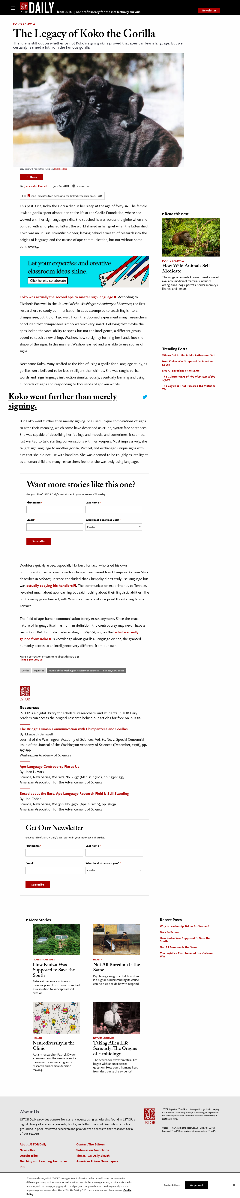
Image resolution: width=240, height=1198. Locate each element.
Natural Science (103, 1038)
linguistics (39, 670)
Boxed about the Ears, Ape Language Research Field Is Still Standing (74, 793)
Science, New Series (113, 670)
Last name (93, 502)
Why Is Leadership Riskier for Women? (184, 926)
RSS (22, 1166)
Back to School (169, 932)
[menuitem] (209, 10)
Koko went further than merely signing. (62, 402)
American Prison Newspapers (97, 1161)
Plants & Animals (24, 24)
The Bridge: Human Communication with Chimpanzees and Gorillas (74, 728)
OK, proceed (196, 1185)
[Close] (234, 1185)
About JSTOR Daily (33, 1144)
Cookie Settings (172, 1184)
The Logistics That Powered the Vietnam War (188, 387)
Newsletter (209, 10)
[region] (120, 1185)
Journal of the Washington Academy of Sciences (74, 670)
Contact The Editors (90, 1144)
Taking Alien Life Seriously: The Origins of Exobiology (115, 1049)
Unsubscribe (29, 1155)
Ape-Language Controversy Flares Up (50, 766)
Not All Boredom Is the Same (181, 370)
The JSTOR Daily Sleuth (93, 1155)
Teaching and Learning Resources (43, 1161)
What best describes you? (103, 520)
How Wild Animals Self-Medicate (187, 269)
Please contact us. (31, 659)
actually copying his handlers (49, 585)
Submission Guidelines (92, 1150)
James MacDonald (35, 186)
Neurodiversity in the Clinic (54, 1046)
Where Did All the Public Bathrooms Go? (188, 355)
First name (34, 502)
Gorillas (25, 670)
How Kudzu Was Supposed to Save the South (187, 363)
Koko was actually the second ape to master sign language (66, 296)
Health (97, 959)
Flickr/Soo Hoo (60, 168)
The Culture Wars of (188, 378)
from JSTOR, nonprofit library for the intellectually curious (98, 11)
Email (30, 520)
